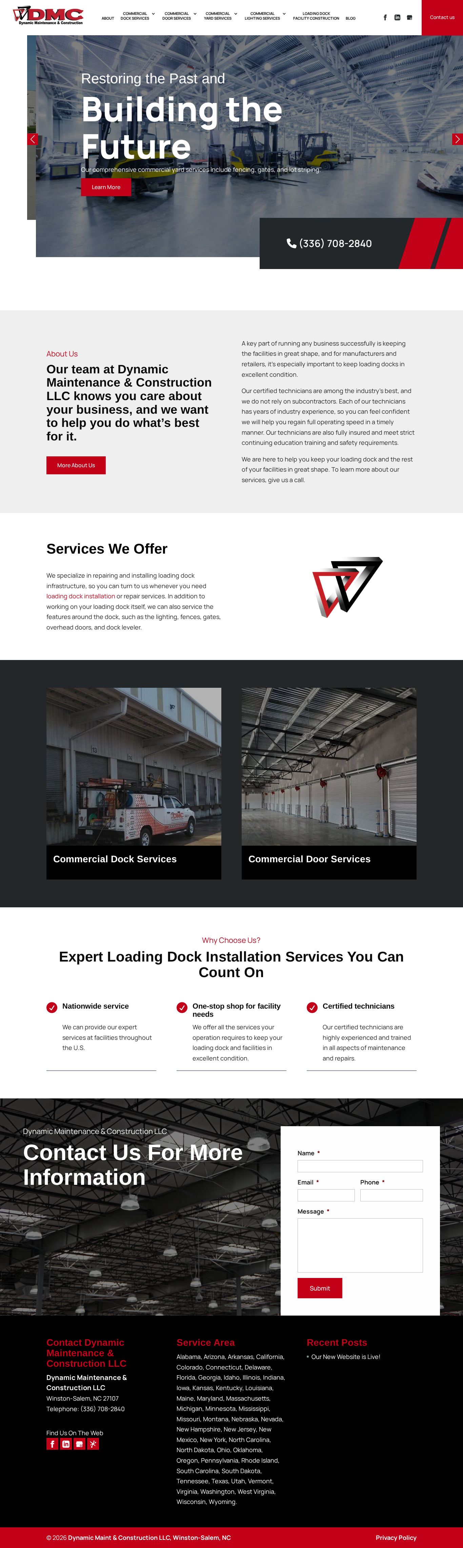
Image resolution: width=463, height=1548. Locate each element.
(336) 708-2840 (334, 243)
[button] (457, 139)
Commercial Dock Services (135, 16)
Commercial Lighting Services (262, 16)
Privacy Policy (396, 1537)
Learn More (97, 187)
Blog (351, 18)
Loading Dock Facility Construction (316, 16)
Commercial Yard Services (218, 16)
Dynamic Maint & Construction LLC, (149, 1537)
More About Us (76, 465)
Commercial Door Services (176, 16)
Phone (372, 1182)
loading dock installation (80, 596)
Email (308, 1182)
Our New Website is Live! (346, 1357)
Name (309, 1153)
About (108, 18)
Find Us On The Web (74, 1433)
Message (313, 1211)
